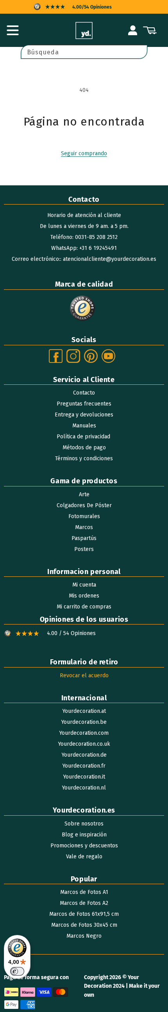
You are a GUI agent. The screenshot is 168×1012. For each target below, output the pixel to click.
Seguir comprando (84, 153)
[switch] (17, 971)
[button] (12, 30)
